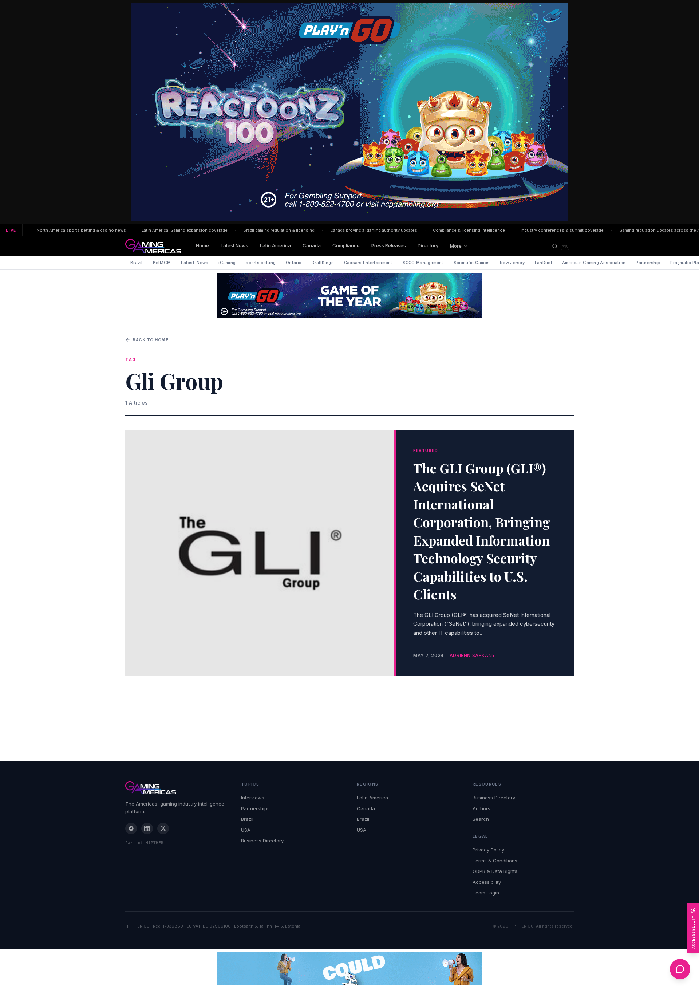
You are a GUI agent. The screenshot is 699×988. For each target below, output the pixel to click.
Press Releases (388, 245)
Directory (428, 245)
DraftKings (323, 262)
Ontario (293, 262)
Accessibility (487, 882)
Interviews (252, 797)
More (456, 246)
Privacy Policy (488, 850)
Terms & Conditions (495, 860)
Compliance (346, 245)
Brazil (136, 262)
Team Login (486, 893)
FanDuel (543, 262)
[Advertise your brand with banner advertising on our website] (349, 968)
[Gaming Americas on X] (163, 828)
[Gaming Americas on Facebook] (131, 828)
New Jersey (512, 262)
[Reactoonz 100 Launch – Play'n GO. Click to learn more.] (349, 112)
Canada (312, 245)
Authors (481, 808)
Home (202, 245)
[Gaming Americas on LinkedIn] (147, 828)
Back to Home (151, 339)
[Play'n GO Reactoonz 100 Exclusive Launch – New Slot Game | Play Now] (349, 295)
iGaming (227, 262)
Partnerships (255, 808)
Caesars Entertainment (368, 262)
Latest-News (194, 262)
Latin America (275, 245)
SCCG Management (423, 262)
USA (245, 830)
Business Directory (262, 840)
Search (481, 819)
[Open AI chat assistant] (680, 969)
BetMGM (162, 262)
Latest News (234, 245)
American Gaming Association (593, 262)
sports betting (261, 262)
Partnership (648, 262)
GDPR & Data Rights (495, 871)
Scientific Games (472, 262)
